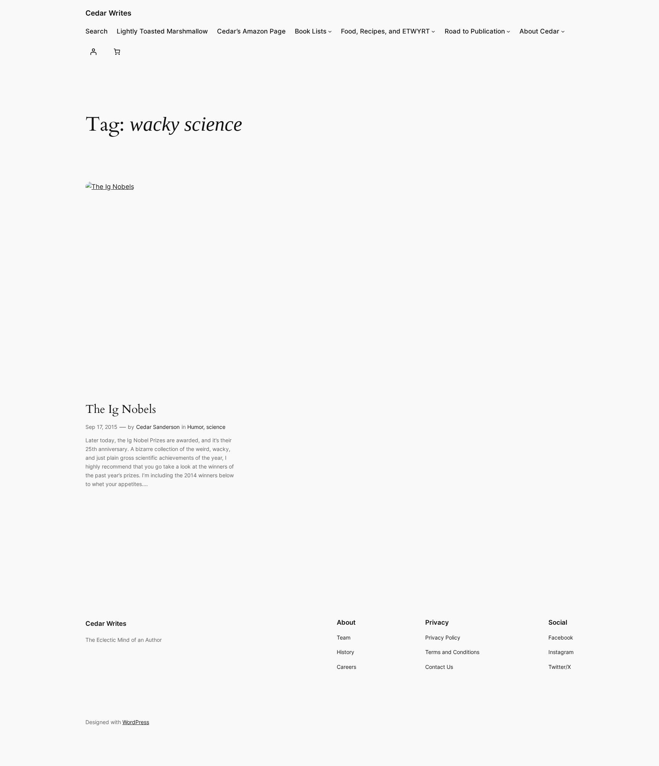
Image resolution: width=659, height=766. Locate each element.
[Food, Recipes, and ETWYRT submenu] (433, 31)
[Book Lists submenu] (330, 31)
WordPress (135, 722)
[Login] (93, 51)
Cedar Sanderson (158, 427)
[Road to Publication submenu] (508, 31)
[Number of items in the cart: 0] (117, 51)
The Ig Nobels (120, 410)
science (215, 427)
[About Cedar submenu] (563, 31)
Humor (195, 427)
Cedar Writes (108, 13)
